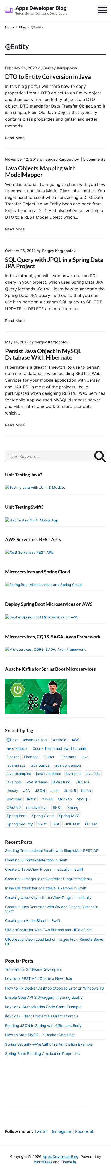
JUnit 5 (70, 790)
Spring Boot (17, 816)
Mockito (65, 799)
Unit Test (72, 824)
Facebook (84, 1131)
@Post (12, 740)
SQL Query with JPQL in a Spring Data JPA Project (54, 263)
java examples (19, 773)
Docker (13, 757)
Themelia (68, 1162)
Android (59, 740)
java (85, 757)
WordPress (43, 1162)
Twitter (41, 1131)
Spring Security (20, 824)
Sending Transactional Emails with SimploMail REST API (52, 850)
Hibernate (68, 757)
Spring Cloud (43, 816)
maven (47, 799)
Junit (54, 790)
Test (55, 824)
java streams (37, 782)
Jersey (12, 790)
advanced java (35, 740)
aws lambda (17, 748)
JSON (40, 790)
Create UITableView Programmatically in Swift (44, 869)
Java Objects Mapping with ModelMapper (40, 171)
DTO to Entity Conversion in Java (48, 76)
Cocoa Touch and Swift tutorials (59, 748)
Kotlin (31, 799)
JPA (26, 790)
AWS (76, 740)
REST (57, 807)
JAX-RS (82, 782)
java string (61, 782)
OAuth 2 (14, 807)
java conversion (67, 765)
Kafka (86, 790)
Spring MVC (69, 816)
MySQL (83, 799)
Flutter (49, 757)
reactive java (37, 807)
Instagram (61, 1131)
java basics (39, 765)
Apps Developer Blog (60, 1156)
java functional (48, 773)
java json (73, 773)
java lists (93, 773)
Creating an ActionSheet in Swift (32, 920)
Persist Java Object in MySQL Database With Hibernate (43, 354)
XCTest (91, 824)
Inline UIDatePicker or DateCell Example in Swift (45, 888)
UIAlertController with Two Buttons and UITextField (48, 930)
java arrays (16, 765)
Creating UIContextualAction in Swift (36, 860)
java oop (14, 782)
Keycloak (14, 799)
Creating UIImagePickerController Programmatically (48, 879)
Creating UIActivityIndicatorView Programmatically (48, 897)
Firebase (31, 757)
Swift (42, 824)
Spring (72, 807)
